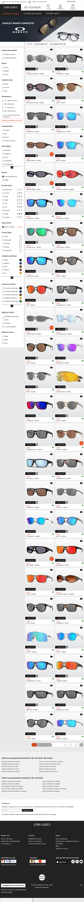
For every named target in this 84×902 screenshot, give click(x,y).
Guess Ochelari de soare (47, 766)
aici (55, 814)
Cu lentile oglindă (10, 326)
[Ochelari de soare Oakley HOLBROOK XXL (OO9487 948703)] (39, 433)
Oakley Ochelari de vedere (11, 784)
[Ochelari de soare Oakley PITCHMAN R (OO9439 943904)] (39, 520)
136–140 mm (10, 107)
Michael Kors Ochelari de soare (49, 764)
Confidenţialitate (20, 890)
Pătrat (6, 196)
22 (71, 745)
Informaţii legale (6, 892)
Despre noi (5, 835)
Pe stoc (6, 137)
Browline (7, 210)
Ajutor (58, 835)
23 (76, 745)
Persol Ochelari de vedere (51, 781)
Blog (57, 846)
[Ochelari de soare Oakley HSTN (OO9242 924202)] (39, 289)
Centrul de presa (6, 839)
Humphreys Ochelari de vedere (12, 786)
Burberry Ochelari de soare (48, 771)
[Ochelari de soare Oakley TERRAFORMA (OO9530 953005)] (39, 318)
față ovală (7, 240)
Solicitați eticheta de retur (37, 843)
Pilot (5, 203)
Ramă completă (9, 227)
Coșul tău (72, 9)
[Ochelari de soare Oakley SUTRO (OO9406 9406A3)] (39, 636)
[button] (10, 7)
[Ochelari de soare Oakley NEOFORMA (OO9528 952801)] (39, 549)
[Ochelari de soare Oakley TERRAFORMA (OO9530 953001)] (39, 173)
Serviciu (31, 835)
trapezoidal (7, 250)
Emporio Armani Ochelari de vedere (14, 791)
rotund (6, 193)
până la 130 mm (11, 100)
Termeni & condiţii (7, 890)
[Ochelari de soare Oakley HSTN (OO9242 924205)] (39, 375)
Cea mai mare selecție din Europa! (16, 1)
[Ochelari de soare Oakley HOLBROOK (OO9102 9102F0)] (39, 202)
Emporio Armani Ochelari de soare (51, 761)
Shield (6, 200)
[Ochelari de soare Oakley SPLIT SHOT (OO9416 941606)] (39, 462)
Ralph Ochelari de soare (47, 769)
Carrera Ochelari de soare (10, 769)
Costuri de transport (35, 841)
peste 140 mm (10, 111)
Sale (5, 134)
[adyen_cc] (2, 861)
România (72, 1)
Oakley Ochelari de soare (10, 764)
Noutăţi (6, 130)
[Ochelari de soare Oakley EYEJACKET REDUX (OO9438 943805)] (39, 57)
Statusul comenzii (62, 848)
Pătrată (6, 247)
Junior (6, 74)
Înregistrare (60, 9)
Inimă (6, 236)
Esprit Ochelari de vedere (51, 791)
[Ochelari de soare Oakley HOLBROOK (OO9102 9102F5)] (39, 260)
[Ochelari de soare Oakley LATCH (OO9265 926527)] (39, 722)
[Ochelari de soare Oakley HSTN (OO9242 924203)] (39, 347)
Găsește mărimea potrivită (12, 120)
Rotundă (7, 243)
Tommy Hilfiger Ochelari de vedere (54, 789)
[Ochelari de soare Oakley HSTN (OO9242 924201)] (39, 607)
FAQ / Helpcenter (62, 839)
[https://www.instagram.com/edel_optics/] (77, 862)
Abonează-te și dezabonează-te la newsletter (67, 842)
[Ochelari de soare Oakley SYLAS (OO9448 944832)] (39, 578)
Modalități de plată (34, 839)
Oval (5, 207)
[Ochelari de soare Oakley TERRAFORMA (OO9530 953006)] (39, 144)
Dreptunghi (7, 189)
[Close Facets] (12, 44)
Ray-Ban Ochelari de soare (11, 761)
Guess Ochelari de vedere (51, 784)
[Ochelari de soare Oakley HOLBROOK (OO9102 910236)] (39, 404)
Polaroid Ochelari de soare (11, 771)
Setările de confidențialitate (10, 841)
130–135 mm (10, 104)
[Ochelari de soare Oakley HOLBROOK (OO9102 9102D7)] (39, 491)
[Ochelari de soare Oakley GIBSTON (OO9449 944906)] (39, 693)
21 (65, 745)
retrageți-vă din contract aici (13, 885)
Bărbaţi (6, 71)
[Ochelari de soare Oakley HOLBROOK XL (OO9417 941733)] (39, 231)
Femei (6, 67)
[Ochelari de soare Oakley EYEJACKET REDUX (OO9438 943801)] (39, 86)
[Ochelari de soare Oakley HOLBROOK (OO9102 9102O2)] (39, 115)
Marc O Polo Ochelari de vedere (12, 789)
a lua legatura (6, 843)
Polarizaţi (7, 323)
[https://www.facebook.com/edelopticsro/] (73, 862)
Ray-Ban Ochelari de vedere (11, 781)
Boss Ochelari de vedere (50, 786)
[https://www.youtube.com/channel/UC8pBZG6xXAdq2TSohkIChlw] (81, 862)
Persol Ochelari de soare (10, 766)
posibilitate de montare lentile (11, 318)
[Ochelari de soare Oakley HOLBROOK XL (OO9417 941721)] (39, 664)
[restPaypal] (13, 861)
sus (81, 885)
